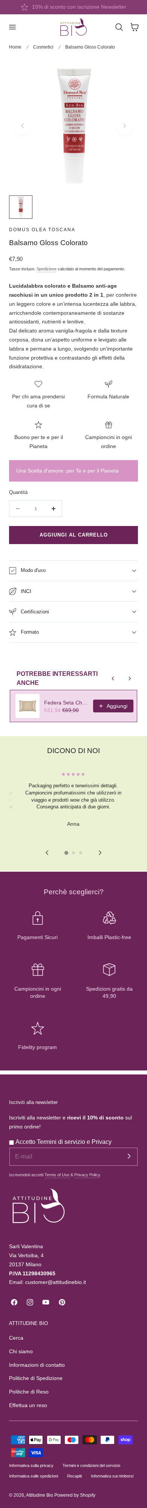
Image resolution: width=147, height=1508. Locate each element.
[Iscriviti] (129, 1156)
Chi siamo (21, 1351)
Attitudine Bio (39, 1495)
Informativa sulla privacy (31, 1465)
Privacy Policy (87, 1175)
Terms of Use (57, 1175)
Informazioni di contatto (37, 1365)
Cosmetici (43, 47)
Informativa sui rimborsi (112, 1476)
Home (15, 47)
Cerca (16, 1338)
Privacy (102, 1142)
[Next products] (129, 678)
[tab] (66, 853)
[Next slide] (124, 125)
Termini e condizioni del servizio (91, 1465)
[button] (12, 27)
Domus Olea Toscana (42, 229)
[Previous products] (113, 678)
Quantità (18, 492)
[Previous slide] (22, 125)
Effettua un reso (28, 1405)
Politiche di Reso (29, 1392)
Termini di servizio (62, 1142)
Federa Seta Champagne (66, 703)
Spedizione (47, 269)
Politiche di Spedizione (36, 1378)
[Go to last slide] (47, 853)
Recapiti (74, 1476)
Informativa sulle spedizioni (33, 1476)
